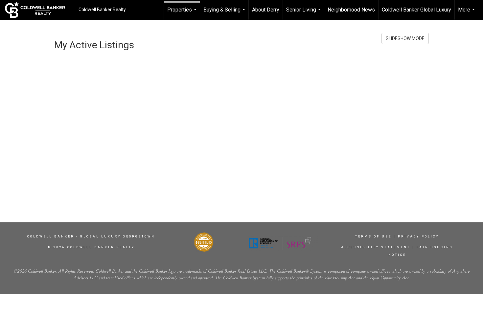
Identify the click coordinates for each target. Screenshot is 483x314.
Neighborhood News (351, 10)
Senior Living (304, 13)
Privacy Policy (418, 236)
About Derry (265, 10)
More (467, 13)
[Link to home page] (38, 10)
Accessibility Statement (375, 247)
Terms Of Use (373, 236)
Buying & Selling (225, 13)
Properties (182, 13)
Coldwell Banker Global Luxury (416, 10)
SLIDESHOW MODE (405, 38)
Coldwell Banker (50, 236)
